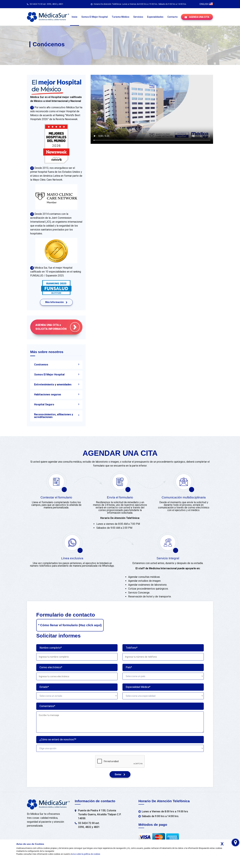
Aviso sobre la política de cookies (85, 854)
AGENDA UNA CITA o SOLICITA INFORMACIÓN (50, 326)
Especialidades (155, 17)
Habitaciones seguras (47, 394)
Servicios (138, 17)
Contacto (172, 17)
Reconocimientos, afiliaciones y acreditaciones (53, 416)
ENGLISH (204, 4)
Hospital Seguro (44, 404)
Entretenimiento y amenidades (53, 384)
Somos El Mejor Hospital (49, 374)
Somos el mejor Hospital (94, 17)
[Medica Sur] (48, 17)
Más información (54, 302)
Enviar (118, 774)
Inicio (74, 17)
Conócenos (41, 364)
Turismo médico (120, 17)
